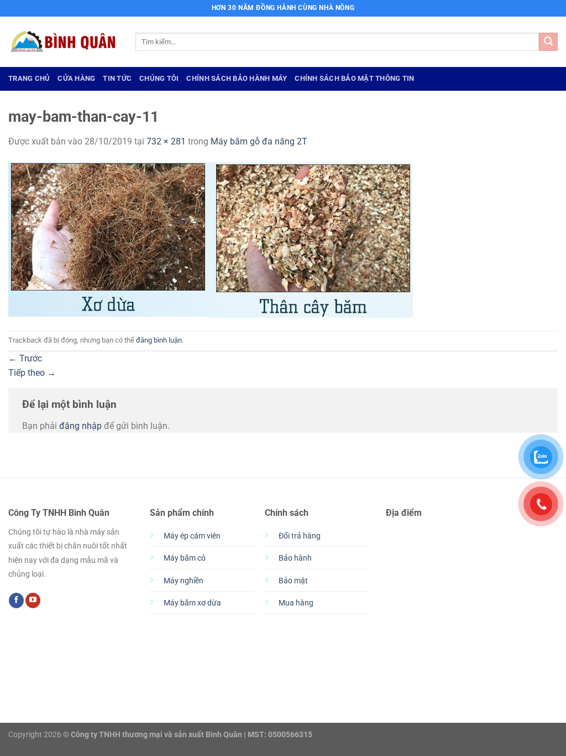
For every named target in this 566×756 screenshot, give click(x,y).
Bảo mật (293, 581)
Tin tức (117, 78)
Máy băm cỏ (185, 558)
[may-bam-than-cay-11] (210, 239)
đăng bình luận (159, 340)
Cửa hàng (76, 78)
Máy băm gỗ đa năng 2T (259, 141)
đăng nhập (80, 426)
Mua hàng (296, 603)
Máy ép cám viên (192, 536)
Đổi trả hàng (300, 536)
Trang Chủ (29, 78)
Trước (25, 358)
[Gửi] (548, 42)
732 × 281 (166, 141)
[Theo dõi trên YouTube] (32, 600)
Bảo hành (295, 558)
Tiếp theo (32, 372)
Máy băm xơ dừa (192, 603)
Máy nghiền (183, 581)
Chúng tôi (159, 78)
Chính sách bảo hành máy (236, 78)
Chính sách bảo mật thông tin (354, 78)
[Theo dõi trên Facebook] (16, 600)
